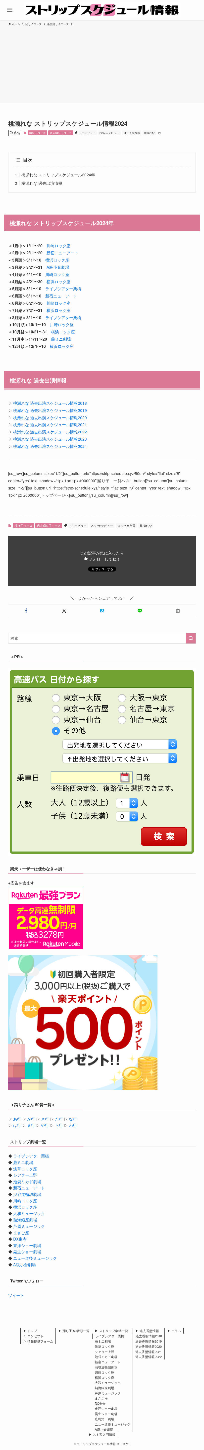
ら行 (59, 1125)
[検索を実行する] (191, 638)
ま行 (31, 1125)
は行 (17, 1125)
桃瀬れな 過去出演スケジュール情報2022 (50, 432)
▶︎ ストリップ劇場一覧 (111, 1330)
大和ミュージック (29, 1213)
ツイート (16, 1295)
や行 (45, 1125)
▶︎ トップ (30, 1330)
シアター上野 (25, 1175)
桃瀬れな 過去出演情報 (41, 183)
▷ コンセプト (33, 1336)
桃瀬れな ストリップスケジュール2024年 (58, 175)
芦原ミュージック (29, 1226)
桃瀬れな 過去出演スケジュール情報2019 (50, 410)
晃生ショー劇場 (27, 1252)
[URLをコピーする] (178, 610)
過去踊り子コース (61, 133)
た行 (59, 1119)
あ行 (17, 1119)
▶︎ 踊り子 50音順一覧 (74, 1330)
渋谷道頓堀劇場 (27, 1194)
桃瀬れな (149, 133)
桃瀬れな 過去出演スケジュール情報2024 (50, 446)
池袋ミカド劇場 (27, 1181)
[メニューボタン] (10, 10)
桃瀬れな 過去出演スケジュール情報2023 (50, 439)
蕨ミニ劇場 (61, 339)
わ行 (73, 1125)
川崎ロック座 (58, 246)
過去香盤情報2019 (148, 1341)
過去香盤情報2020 (148, 1346)
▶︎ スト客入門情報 (102, 1434)
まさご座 (21, 1233)
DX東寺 (20, 1239)
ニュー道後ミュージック (35, 1258)
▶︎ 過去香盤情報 (147, 1330)
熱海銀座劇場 (25, 1220)
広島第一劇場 (104, 1419)
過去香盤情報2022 (148, 1356)
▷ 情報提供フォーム (38, 1341)
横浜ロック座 (57, 260)
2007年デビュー (109, 133)
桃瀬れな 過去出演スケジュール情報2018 (50, 403)
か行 (31, 1119)
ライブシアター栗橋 (63, 288)
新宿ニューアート (62, 253)
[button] (26, 610)
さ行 (45, 1119)
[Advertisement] (102, 64)
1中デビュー (88, 133)
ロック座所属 (131, 133)
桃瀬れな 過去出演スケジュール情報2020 (50, 417)
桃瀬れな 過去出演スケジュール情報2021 (50, 424)
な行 (73, 1119)
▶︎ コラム (174, 1330)
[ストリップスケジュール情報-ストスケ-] (102, 10)
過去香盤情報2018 (149, 1336)
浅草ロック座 (25, 1169)
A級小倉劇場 (58, 267)
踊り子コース (37, 133)
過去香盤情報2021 (148, 1351)
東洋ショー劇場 (27, 1245)
